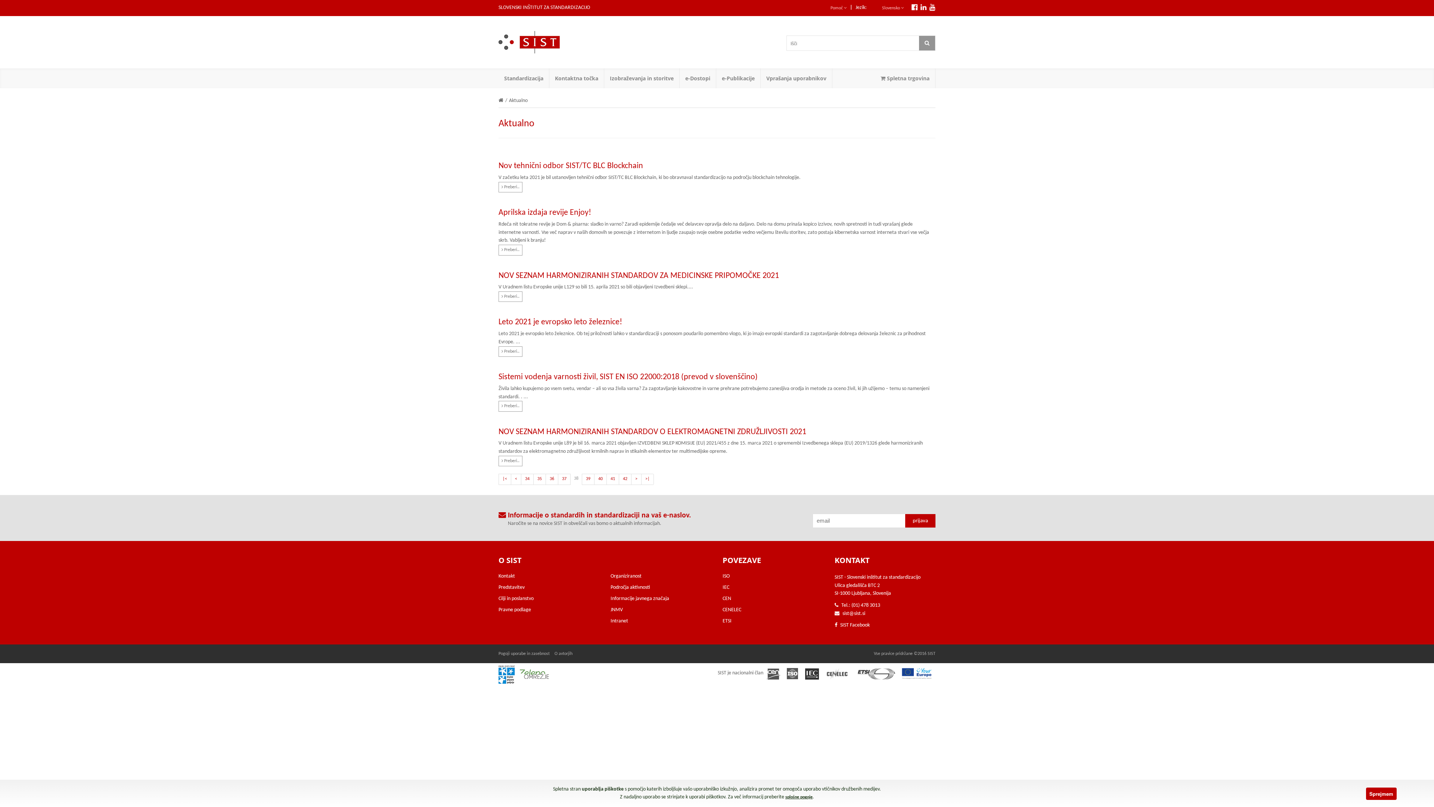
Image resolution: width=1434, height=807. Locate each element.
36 (552, 479)
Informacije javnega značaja (640, 599)
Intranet (619, 621)
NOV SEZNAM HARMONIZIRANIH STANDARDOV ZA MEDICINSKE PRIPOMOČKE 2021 (639, 276)
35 (539, 479)
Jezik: (861, 7)
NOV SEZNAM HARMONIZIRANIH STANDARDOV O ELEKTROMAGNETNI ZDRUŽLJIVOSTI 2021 (652, 432)
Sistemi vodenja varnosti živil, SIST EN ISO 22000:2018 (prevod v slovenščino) (628, 377)
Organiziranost (626, 576)
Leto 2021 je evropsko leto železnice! (560, 322)
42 (625, 479)
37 (564, 479)
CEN (727, 599)
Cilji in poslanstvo (516, 599)
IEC (726, 587)
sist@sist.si (853, 613)
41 (613, 479)
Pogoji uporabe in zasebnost (524, 654)
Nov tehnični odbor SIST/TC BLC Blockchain (571, 166)
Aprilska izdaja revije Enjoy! (545, 212)
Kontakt (507, 576)
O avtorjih (563, 654)
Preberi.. (511, 187)
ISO (726, 576)
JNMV (617, 610)
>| (647, 479)
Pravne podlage (515, 610)
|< (505, 479)
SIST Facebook (854, 625)
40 (600, 479)
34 (527, 479)
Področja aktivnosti (630, 587)
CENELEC (732, 610)
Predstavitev (512, 587)
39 (588, 479)
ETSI (727, 621)
